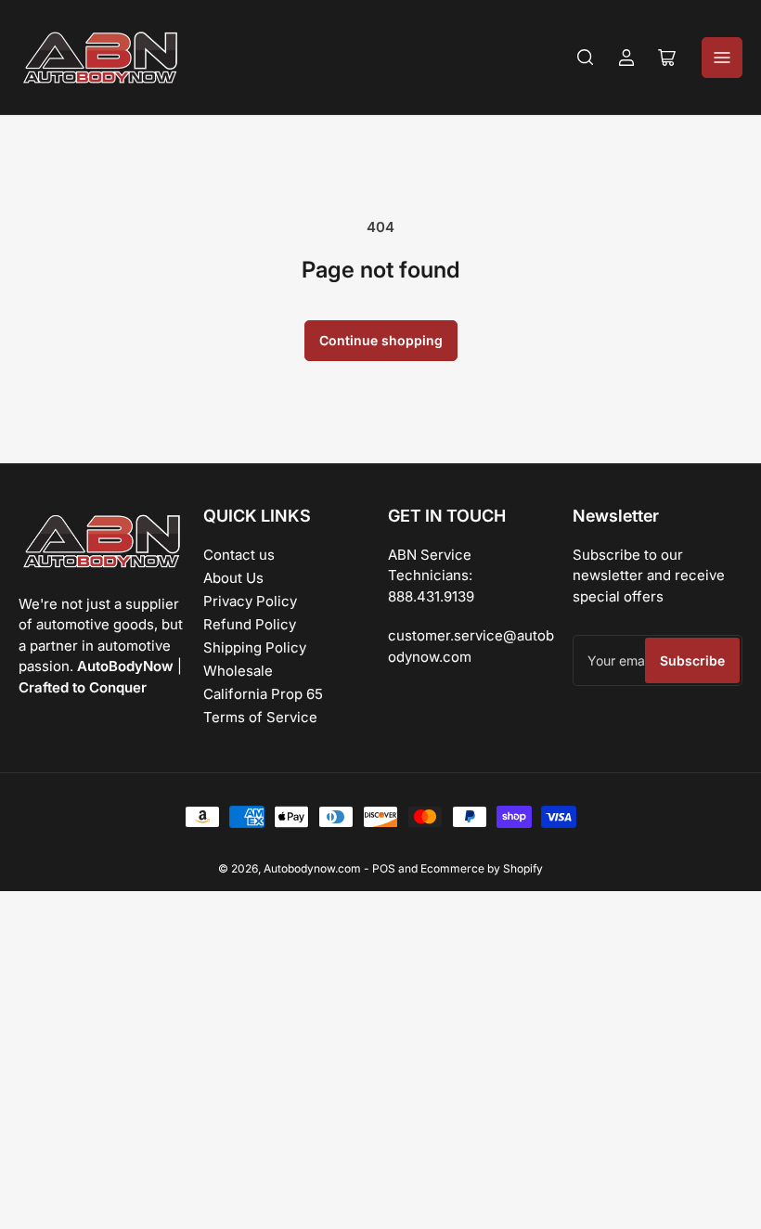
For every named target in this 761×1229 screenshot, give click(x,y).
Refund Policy (249, 624)
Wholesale (238, 670)
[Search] (585, 57)
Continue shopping (381, 340)
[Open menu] (722, 57)
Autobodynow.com (312, 868)
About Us (233, 578)
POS (383, 868)
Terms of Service (260, 717)
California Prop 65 (263, 694)
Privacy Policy (250, 601)
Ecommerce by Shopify (481, 868)
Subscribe (692, 660)
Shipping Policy (254, 647)
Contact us (239, 554)
